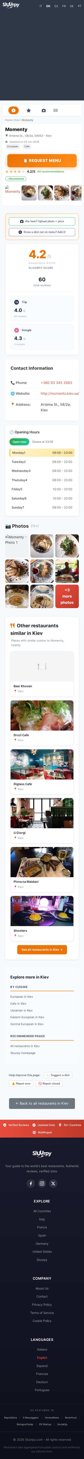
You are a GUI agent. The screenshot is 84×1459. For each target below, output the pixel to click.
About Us (42, 1288)
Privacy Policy (42, 1304)
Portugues (42, 1390)
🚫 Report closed (49, 1083)
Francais (42, 1374)
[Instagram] (42, 1183)
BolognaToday (25, 1424)
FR (64, 6)
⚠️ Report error (21, 1083)
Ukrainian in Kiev (21, 1010)
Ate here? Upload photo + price (44, 221)
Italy (42, 1219)
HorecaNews (52, 1417)
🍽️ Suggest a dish (58, 1075)
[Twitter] (53, 1183)
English (42, 1357)
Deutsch (42, 1382)
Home (8, 120)
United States (42, 1251)
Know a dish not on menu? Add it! (45, 232)
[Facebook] (30, 1183)
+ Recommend (16, 178)
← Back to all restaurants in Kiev (42, 1103)
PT (79, 6)
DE (72, 6)
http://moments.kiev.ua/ (60, 393)
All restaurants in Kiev (25, 1046)
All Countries (42, 1211)
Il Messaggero (31, 1417)
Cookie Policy (42, 1321)
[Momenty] (12, 192)
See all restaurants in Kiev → (42, 949)
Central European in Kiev (27, 1024)
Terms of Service (42, 1313)
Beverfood (71, 1417)
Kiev (17, 120)
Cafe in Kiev (18, 1003)
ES (56, 6)
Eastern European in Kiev (27, 1017)
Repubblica (10, 1417)
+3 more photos (67, 596)
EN (48, 6)
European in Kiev (21, 996)
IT (41, 6)
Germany (42, 1243)
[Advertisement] (42, 54)
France (42, 1227)
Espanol (42, 1366)
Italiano (42, 1349)
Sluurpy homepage (23, 1053)
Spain (42, 1235)
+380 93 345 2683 (56, 382)
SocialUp (62, 1424)
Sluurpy (42, 1260)
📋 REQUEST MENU (42, 160)
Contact (42, 1296)
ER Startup (45, 1424)
